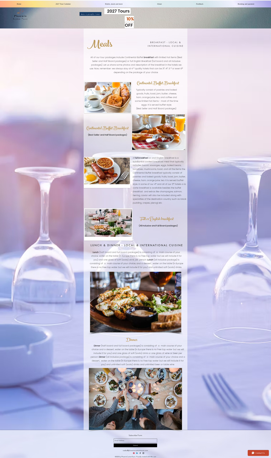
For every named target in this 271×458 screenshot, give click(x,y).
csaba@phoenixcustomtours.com (135, 450)
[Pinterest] (134, 453)
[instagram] (143, 453)
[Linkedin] (137, 453)
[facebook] (140, 453)
